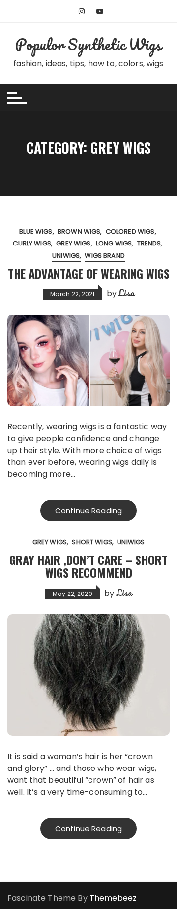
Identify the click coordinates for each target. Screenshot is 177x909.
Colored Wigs (130, 231)
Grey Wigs (73, 243)
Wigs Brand (105, 255)
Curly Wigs (32, 243)
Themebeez (113, 898)
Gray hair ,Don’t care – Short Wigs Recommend (88, 566)
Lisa (126, 293)
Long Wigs (114, 243)
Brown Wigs (79, 231)
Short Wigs (92, 542)
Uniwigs (66, 255)
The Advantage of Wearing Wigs (89, 273)
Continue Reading (88, 510)
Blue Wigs (35, 231)
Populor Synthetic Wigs (88, 45)
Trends (149, 243)
